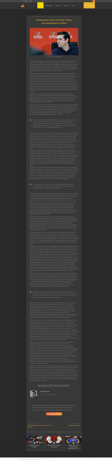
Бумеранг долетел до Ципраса (34, 446)
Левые (42, 16)
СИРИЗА (62, 385)
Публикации (48, 5)
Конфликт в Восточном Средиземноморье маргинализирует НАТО (73, 447)
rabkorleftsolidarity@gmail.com (45, 458)
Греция (59, 385)
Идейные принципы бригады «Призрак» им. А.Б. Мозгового (40, 426)
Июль (49, 16)
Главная (40, 5)
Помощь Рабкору (89, 5)
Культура (58, 5)
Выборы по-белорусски (74, 425)
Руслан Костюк (45, 391)
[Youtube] (24, 1)
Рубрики (37, 16)
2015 (46, 16)
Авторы (66, 5)
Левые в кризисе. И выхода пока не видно (54, 446)
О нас (73, 5)
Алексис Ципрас (54, 385)
